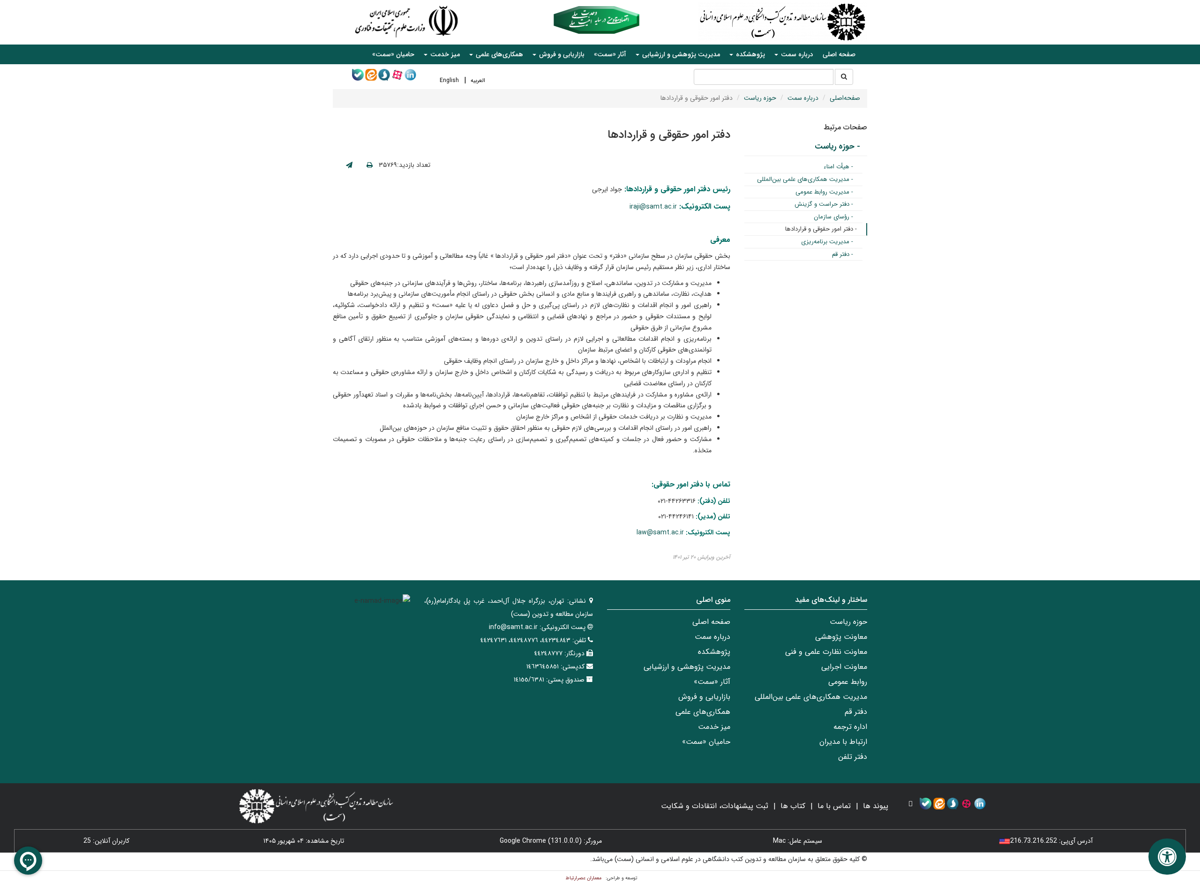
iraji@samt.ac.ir (653, 207)
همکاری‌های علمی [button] (498, 54)
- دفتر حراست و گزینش (824, 204)
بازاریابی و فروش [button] (561, 54)
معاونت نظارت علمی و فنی (826, 652)
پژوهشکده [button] (749, 54)
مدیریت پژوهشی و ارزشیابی (687, 667)
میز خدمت (714, 727)
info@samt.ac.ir (513, 627)
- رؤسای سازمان (833, 217)
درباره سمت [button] (796, 54)
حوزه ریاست (760, 98)
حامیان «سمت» (393, 54)
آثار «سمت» (610, 54)
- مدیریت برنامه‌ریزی (827, 242)
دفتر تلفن (852, 757)
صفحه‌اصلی (845, 98)
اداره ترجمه (850, 727)
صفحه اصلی (839, 54)
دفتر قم (856, 712)
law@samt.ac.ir (660, 532)
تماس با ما (834, 806)
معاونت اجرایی (844, 667)
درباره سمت (803, 98)
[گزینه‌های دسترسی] (1167, 857)
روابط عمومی (847, 682)
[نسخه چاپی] (369, 165)
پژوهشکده (714, 652)
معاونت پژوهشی (841, 637)
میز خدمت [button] (444, 54)
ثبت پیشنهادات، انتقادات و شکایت (714, 806)
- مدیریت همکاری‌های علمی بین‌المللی (805, 179)
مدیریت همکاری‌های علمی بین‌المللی (811, 697)
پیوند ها (875, 806)
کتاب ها (792, 806)
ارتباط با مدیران (843, 742)
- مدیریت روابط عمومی (824, 192)
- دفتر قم (842, 254)
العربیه (478, 80)
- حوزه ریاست (837, 146)
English (449, 80)
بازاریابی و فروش (704, 697)
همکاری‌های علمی (702, 712)
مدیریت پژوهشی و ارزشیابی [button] (680, 54)
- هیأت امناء (838, 167)
